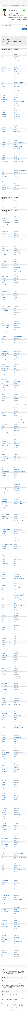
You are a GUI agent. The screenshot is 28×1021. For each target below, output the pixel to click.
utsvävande (16, 735)
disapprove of (4, 362)
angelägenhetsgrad (18, 357)
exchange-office (5, 385)
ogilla (15, 362)
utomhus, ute (17, 646)
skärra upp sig (17, 116)
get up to (3, 166)
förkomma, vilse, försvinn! (19, 131)
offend (3, 582)
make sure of (4, 499)
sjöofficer (16, 537)
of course (3, 559)
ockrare (16, 731)
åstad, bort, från (17, 570)
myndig (15, 555)
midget (3, 170)
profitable (3, 727)
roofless (3, 782)
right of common (5, 767)
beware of (4, 263)
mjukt (15, 867)
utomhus (16, 638)
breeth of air (4, 280)
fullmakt (16, 696)
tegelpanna (16, 780)
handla (15, 928)
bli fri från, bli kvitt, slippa (19, 148)
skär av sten (17, 773)
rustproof (3, 799)
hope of (3, 439)
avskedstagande (17, 816)
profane (3, 698)
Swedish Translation (7, 1004)
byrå (15, 308)
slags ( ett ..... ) (17, 462)
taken (15, 786)
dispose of (4, 364)
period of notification (6, 678)
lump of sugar (4, 492)
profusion (3, 743)
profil (15, 719)
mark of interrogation (6, 510)
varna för (16, 263)
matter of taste (5, 518)
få (14, 168)
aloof (3, 237)
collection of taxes (5, 325)
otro (15, 939)
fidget (3, 71)
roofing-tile (4, 780)
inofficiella (16, 937)
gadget (3, 82)
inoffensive (4, 454)
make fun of (4, 495)
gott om (16, 687)
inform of (3, 452)
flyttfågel (16, 269)
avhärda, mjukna (17, 865)
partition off (4, 670)
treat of (3, 928)
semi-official (4, 814)
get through (4, 153)
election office (4, 379)
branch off (4, 274)
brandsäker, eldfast (18, 396)
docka (15, 368)
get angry (3, 95)
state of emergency (6, 891)
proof (3, 745)
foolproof (3, 402)
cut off (3, 344)
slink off (3, 848)
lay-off (3, 467)
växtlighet (16, 191)
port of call (4, 691)
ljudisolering (16, 880)
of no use (3, 561)
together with (4, 183)
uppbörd (16, 325)
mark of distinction (5, 507)
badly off (3, 248)
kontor (15, 607)
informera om (17, 452)
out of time (4, 657)
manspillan (16, 488)
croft (2, 340)
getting (3, 168)
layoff (3, 469)
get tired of (20, 39)
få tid (15, 155)
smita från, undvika (18, 146)
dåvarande (16, 567)
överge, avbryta (17, 851)
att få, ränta (16, 178)
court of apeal (4, 336)
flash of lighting (5, 398)
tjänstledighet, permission (19, 471)
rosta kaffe (16, 769)
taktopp (16, 791)
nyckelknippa (17, 284)
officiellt (16, 613)
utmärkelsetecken (18, 507)
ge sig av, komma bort (19, 101)
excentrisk (16, 572)
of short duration (5, 563)
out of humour (4, 648)
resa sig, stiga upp (18, 163)
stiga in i (16, 127)
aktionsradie (16, 754)
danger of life (4, 347)
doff (2, 372)
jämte (15, 183)
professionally (4, 706)
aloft (2, 235)
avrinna (15, 374)
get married (4, 133)
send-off (3, 816)
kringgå (15, 150)
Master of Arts (4, 512)
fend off (3, 389)
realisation (16, 812)
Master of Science (5, 514)
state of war (4, 893)
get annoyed (4, 99)
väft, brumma (17, 954)
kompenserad (17, 619)
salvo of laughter (5, 801)
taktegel (16, 788)
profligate (3, 735)
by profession (4, 289)
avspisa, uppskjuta (18, 750)
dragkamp (16, 930)
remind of (3, 763)
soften (3, 865)
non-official (4, 548)
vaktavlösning (17, 306)
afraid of (3, 229)
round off (3, 795)
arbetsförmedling (17, 381)
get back (3, 103)
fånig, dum (16, 430)
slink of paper (4, 842)
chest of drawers (5, 308)
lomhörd (16, 434)
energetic (3, 69)
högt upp (16, 235)
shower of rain (4, 836)
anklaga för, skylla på (18, 220)
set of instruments (5, 825)
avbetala (16, 672)
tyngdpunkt (16, 304)
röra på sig (16, 135)
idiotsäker (16, 402)
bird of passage (5, 269)
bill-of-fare (4, 265)
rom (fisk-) (16, 882)
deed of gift (4, 355)
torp (15, 340)
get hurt (3, 123)
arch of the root (5, 244)
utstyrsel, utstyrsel (18, 88)
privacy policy (12, 1007)
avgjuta (15, 901)
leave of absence (5, 471)
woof (2, 954)
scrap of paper (4, 808)
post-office (4, 693)
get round (3, 150)
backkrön (16, 282)
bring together (4, 60)
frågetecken (16, 510)
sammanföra (17, 60)
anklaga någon (17, 222)
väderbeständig (17, 948)
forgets (3, 80)
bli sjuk (15, 125)
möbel (15, 681)
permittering (16, 467)
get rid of (3, 148)
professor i (16, 711)
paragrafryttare (17, 456)
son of (3, 876)
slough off (4, 851)
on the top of (4, 633)
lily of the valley (5, 477)
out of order (4, 651)
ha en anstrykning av (18, 853)
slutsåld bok (16, 653)
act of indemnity (5, 224)
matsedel (16, 265)
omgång (16, 823)
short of (3, 833)
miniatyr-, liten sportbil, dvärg (20, 170)
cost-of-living (4, 331)
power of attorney (5, 696)
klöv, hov (16, 437)
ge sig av (16, 533)
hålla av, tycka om (18, 254)
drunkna (16, 67)
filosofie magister (18, 512)
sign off (3, 840)
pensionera (16, 674)
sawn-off (3, 803)
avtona (15, 827)
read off (3, 760)
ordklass (16, 668)
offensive (3, 589)
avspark (16, 460)
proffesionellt (17, 706)
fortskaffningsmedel (18, 520)
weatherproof (4, 948)
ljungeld (16, 398)
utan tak (16, 782)
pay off (3, 672)
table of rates (4, 897)
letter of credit (4, 473)
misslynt (16, 648)
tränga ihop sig (17, 65)
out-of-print (4, 640)
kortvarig (16, 563)
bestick (15, 825)
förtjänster (16, 733)
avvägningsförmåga (18, 752)
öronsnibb (16, 482)
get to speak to (5, 161)
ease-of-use (4, 377)
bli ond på (16, 97)
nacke (15, 246)
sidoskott (16, 621)
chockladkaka (17, 250)
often (3, 629)
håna (15, 806)
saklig (15, 516)
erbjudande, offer (17, 599)
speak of (3, 884)
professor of (4, 711)
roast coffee (4, 769)
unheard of (4, 935)
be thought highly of (6, 259)
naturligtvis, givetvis (18, 559)
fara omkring (17, 90)
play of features (5, 685)
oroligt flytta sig (17, 71)
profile (3, 719)
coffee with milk (5, 319)
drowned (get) (4, 67)
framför (15, 447)
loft (2, 484)
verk (15, 432)
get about (3, 90)
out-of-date (4, 636)
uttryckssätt (16, 522)
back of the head (5, 246)
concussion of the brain (6, 329)
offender (3, 587)
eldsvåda (16, 661)
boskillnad (16, 821)
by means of (4, 286)
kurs (15, 756)
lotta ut (15, 366)
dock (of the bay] (5, 368)
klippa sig (16, 144)
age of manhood (5, 231)
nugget (3, 172)
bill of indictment (5, 267)
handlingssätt (17, 480)
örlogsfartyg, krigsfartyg (19, 503)
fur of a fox (4, 409)
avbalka (16, 670)
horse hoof (4, 441)
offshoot (3, 621)
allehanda (16, 557)
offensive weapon (5, 592)
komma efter (17, 105)
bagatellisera (17, 497)
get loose (3, 129)
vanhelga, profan (17, 698)
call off (3, 293)
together (3, 181)
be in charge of (5, 256)
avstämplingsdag (17, 351)
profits (3, 733)
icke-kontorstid (17, 546)
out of (3, 644)
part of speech (4, 668)
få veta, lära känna (18, 159)
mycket (16, 216)
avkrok (15, 642)
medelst (16, 286)
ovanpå (15, 633)
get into (3, 127)
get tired (3, 157)
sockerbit (16, 492)
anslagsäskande (17, 63)
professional (4, 702)
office (3, 602)
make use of (4, 501)
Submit (24, 29)
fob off (3, 400)
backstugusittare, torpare (19, 342)
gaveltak (16, 411)
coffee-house (4, 316)
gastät (15, 413)
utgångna (16, 636)
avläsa (15, 760)
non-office (4, 546)
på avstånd (16, 237)
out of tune (4, 659)
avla (15, 58)
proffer (3, 715)
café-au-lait (16, 319)
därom (15, 915)
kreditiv (15, 473)
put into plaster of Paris (6, 748)
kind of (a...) (4, 462)
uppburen (16, 259)
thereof (3, 915)
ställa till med (17, 166)
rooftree (3, 793)
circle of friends (5, 310)
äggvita (15, 952)
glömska (16, 78)
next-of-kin (4, 542)
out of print (4, 653)
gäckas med (17, 495)
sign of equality (5, 838)
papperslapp (16, 808)
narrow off (4, 535)
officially (3, 613)
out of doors (4, 646)
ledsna (5, 43)
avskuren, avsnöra (18, 344)
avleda (15, 297)
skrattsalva (16, 801)
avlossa (16, 394)
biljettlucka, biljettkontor (19, 271)
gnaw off (3, 426)
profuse (3, 739)
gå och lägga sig (17, 138)
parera (15, 389)
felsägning (16, 846)
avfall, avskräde (17, 576)
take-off (3, 899)
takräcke (16, 784)
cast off (3, 299)
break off (3, 278)
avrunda (16, 795)
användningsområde (18, 239)
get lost (3, 131)
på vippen (16, 631)
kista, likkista (17, 323)
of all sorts (4, 557)
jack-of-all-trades (5, 458)
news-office (4, 540)
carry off (3, 297)
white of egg (4, 952)
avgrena (16, 274)
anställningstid (17, 676)
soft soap (3, 863)
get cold (3, 110)
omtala (15, 884)
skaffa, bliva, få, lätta (18, 84)
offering (3, 599)
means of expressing (6, 522)
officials (3, 615)
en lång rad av (17, 214)
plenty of (3, 687)
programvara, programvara (19, 869)
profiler (15, 721)
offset (3, 619)
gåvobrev (16, 355)
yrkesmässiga (17, 704)
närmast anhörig (17, 542)
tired (2, 205)
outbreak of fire (5, 661)
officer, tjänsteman (18, 605)
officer (3, 605)
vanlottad (16, 248)
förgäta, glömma (17, 73)
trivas (15, 140)
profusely (3, 741)
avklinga (16, 945)
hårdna (15, 118)
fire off (3, 394)
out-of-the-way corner (6, 642)
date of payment (5, 349)
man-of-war (4, 503)
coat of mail (4, 312)
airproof (3, 233)
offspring (3, 624)
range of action (5, 754)
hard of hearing (5, 434)
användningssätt (17, 529)
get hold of (4, 120)
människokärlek (17, 490)
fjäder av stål (17, 888)
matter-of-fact (4, 516)
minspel (16, 685)
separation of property (6, 821)
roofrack (3, 784)
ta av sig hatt (17, 372)
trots (15, 449)
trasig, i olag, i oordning (19, 651)
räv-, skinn (16, 409)
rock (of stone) (5, 771)
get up (3, 163)
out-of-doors (4, 638)
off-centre (3, 572)
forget (3, 73)
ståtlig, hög (16, 486)
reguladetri (16, 797)
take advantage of (5, 903)
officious (3, 617)
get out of (3, 146)
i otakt (15, 657)
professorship (4, 713)
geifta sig (16, 133)
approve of (4, 241)
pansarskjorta (17, 312)
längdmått (16, 525)
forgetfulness (4, 78)
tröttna (15, 157)
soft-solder (4, 861)
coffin (3, 323)
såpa (15, 863)
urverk (15, 958)
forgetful (3, 75)
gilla (15, 241)
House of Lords (5, 445)
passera (16, 108)
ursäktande (16, 56)
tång (15, 218)
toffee (3, 924)
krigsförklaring (17, 353)
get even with (4, 114)
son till (15, 876)
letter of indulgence (5, 475)
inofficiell (16, 548)
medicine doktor (17, 370)
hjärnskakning (17, 329)
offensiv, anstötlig (18, 589)
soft (2, 857)
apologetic (4, 56)
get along (3, 93)
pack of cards (4, 663)
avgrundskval (17, 666)
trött (15, 205)
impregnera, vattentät (18, 941)
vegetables (4, 189)
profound (3, 737)
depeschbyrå (17, 540)
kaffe (15, 314)
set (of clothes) (5, 823)
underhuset (16, 443)
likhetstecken (17, 838)
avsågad (16, 803)
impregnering (17, 943)
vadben (15, 291)
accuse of (4, 220)
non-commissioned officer (7, 544)
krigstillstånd (17, 893)
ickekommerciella (18, 550)
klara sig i (16, 153)
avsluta (15, 392)
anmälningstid (17, 678)
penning (16, 683)
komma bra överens (18, 142)
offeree (3, 597)
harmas (16, 99)
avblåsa (16, 293)
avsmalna (16, 535)
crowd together (5, 65)
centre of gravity (5, 304)
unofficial (3, 937)
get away (3, 101)
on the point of (4, 631)
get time (3, 155)
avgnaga (16, 426)
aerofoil (3, 226)
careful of (3, 295)
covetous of (4, 338)
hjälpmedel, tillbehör (18, 82)
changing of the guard (6, 306)
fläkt (15, 280)
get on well (4, 142)
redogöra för (16, 424)
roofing (3, 778)
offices (3, 607)
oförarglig (16, 454)
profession (4, 700)
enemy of (3, 383)
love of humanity (5, 490)
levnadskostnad (17, 331)
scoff (3, 806)
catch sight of (4, 301)
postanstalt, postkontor (19, 693)
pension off (4, 674)
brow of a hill (4, 282)
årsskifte (16, 933)
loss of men (4, 488)
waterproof (4, 941)
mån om (16, 295)
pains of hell (4, 666)
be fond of (4, 254)
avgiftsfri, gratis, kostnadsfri (20, 404)
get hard (3, 118)
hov (15, 441)
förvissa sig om (17, 499)
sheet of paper (4, 829)
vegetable (4, 185)
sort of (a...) (4, 878)
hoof (2, 437)
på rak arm (16, 574)
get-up (3, 88)
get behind (4, 105)
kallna (15, 110)
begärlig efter (17, 338)
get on (3, 140)
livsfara (15, 347)
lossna (15, 129)
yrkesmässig (17, 702)
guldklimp (16, 172)
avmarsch (16, 505)
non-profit (3, 550)
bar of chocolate (5, 250)
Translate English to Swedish (9, 1005)
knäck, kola (16, 924)
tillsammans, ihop (18, 181)
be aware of (4, 252)
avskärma (16, 810)
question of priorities (6, 752)
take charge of (4, 909)
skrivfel (15, 844)
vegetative (4, 193)
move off (3, 533)
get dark (3, 112)
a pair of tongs (4, 218)
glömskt (16, 75)
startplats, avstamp (18, 899)
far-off (3, 387)
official (3, 609)
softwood (3, 871)
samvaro (16, 176)
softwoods (4, 873)
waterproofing (4, 943)
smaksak (16, 518)
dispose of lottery (5, 366)
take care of (4, 906)
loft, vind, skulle (17, 484)
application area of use (6, 239)
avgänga (16, 918)
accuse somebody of (6, 222)
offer (2, 594)
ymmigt (16, 741)
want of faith (4, 939)
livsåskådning (17, 327)
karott (15, 187)
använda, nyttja (17, 501)
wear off (3, 945)
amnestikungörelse (18, 224)
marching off (4, 505)
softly (3, 867)
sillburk (15, 920)
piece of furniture (5, 681)
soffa (15, 855)
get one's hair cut (5, 144)
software (3, 869)
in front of (3, 447)
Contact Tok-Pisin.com (20, 1005)
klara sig (16, 93)
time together (4, 176)
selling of (3, 812)
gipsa (15, 748)
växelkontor (16, 385)
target (3, 174)
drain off (3, 374)
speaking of (4, 886)
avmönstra (16, 840)
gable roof (4, 411)
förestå (15, 256)
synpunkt (16, 689)
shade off (3, 827)
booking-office (4, 271)
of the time (4, 567)
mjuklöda (16, 861)
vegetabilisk (16, 185)
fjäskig (15, 617)
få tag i (15, 120)
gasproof (3, 413)
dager (15, 758)
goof (2, 428)
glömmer (16, 80)
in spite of (4, 449)
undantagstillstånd (18, 891)
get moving (4, 135)
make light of (4, 497)
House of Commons (6, 443)
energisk (16, 69)
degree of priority (5, 357)
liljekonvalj (16, 477)
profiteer (3, 731)
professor (3, 708)
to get (3, 178)
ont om (15, 833)
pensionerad (16, 202)
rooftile (3, 788)
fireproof (3, 396)
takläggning (16, 778)
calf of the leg (4, 291)
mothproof (4, 531)
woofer (3, 956)
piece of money (5, 683)
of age (3, 555)
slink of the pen (5, 844)
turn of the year (5, 933)
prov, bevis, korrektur (18, 745)
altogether (4, 53)
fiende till (16, 383)
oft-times (3, 627)
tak (15, 776)
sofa (2, 855)
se (14, 301)
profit (3, 723)
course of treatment (6, 334)
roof (2, 776)
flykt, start (16, 86)
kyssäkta (16, 464)
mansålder (16, 231)
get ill (3, 125)
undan (15, 655)
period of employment (6, 676)
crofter (3, 342)
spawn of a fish (5, 882)
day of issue (4, 351)
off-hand (3, 574)
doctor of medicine (5, 370)
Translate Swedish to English (18, 1004)
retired (3, 202)
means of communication (7, 520)
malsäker (16, 531)
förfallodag (16, 349)
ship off (3, 831)
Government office (5, 432)
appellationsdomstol (18, 336)
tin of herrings (4, 920)
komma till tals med (18, 161)
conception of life (5, 327)
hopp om (16, 439)
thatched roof (4, 913)
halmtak (16, 913)
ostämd (16, 659)
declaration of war (5, 353)
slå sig (15, 123)
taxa (15, 897)
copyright (17, 1007)
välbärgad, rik (17, 950)
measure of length (5, 525)
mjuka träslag (17, 873)
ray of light (4, 758)
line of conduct (5, 480)
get (2, 84)
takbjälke (16, 793)
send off (3, 818)
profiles (3, 721)
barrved (16, 871)
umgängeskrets (17, 310)
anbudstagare (17, 597)
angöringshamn (17, 691)
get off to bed (4, 138)
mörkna (16, 112)
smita (15, 848)
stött (15, 585)
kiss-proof (4, 464)
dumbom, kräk (17, 428)
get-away (3, 86)
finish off (3, 392)
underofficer (16, 544)
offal (2, 576)
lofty (2, 486)
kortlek (15, 663)
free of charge (4, 404)
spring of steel (4, 888)
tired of (3, 207)
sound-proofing (5, 880)
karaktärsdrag (17, 926)
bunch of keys (4, 284)
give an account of (5, 424)
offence (3, 578)
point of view (4, 689)
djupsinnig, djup (17, 737)
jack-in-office (4, 456)
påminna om (17, 763)
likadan (15, 565)
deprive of (4, 359)
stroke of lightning (5, 895)
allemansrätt (17, 767)
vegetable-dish (5, 187)
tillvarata (16, 909)
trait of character (5, 926)
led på (15, 207)
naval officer (4, 537)
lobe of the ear (4, 482)
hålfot (15, 244)
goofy (3, 430)
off (2, 570)
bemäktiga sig (17, 911)
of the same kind (5, 565)
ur (14, 644)
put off (3, 750)
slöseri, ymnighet (18, 743)
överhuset (16, 445)
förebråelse (16, 765)
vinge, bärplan (17, 226)
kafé (15, 316)
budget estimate (5, 63)
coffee (3, 314)
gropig (15, 407)
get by (3, 108)
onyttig (15, 561)
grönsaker (16, 189)
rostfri (15, 799)
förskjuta (16, 299)
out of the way (4, 655)
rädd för (16, 229)
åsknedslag (16, 895)
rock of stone (4, 773)
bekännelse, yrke (18, 700)
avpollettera (16, 364)
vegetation (4, 191)
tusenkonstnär (17, 458)
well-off (3, 950)
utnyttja (16, 903)
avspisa (16, 400)
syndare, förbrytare (18, 587)
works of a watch (5, 958)
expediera (16, 818)
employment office (5, 381)
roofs (3, 786)
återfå (15, 103)
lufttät (15, 233)
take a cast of (4, 901)
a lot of (3, 216)
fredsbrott (16, 276)
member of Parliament (6, 527)
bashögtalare (17, 956)
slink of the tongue (5, 846)
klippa (15, 771)
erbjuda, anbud (17, 715)
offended (3, 585)
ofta (15, 627)
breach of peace (5, 276)
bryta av (16, 278)
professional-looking (6, 704)
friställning (16, 469)
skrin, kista (16, 321)
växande (16, 193)
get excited (4, 116)
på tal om (16, 886)
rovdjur (15, 261)
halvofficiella (17, 814)
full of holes (4, 407)
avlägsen (16, 387)
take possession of (5, 911)
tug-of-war (4, 930)
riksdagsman (17, 527)
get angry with (4, 97)
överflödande (17, 739)
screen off (4, 810)
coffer (3, 321)
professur (16, 713)
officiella (16, 615)
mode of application (6, 529)
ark (15, 829)
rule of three (4, 797)
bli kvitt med (17, 114)
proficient (3, 717)
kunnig (15, 717)
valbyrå (15, 379)
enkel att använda (18, 377)
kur (15, 334)
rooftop (3, 791)
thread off (3, 918)
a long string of (5, 214)
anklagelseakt (17, 267)
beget (3, 58)
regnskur (16, 836)
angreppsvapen (17, 592)
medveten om (17, 252)
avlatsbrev (16, 475)
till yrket (16, 289)
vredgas (16, 95)
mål (15, 174)
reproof (3, 765)
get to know (4, 159)
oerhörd (16, 935)
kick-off (3, 460)
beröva (15, 359)
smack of (3, 853)
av (14, 552)
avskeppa (16, 831)
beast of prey (4, 261)
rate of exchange (5, 756)
